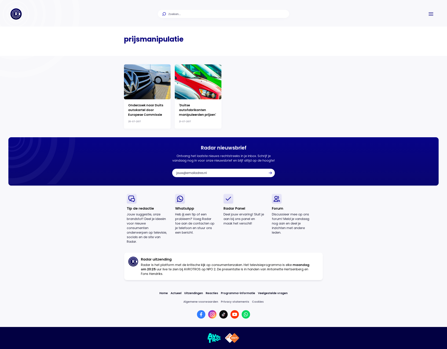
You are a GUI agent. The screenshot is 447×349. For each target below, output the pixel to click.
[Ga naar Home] (16, 14)
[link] (148, 219)
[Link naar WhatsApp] (246, 314)
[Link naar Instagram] (212, 314)
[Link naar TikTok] (223, 314)
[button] (431, 14)
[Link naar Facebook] (201, 314)
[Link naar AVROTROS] (214, 338)
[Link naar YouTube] (234, 314)
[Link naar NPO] (232, 338)
